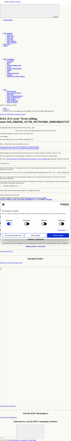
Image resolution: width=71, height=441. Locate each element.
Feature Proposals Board (14, 68)
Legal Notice (23, 440)
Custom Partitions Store (14, 65)
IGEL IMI (10, 39)
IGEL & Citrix (11, 99)
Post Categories (8, 33)
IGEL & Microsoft (12, 100)
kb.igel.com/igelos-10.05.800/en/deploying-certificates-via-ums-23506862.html (28, 159)
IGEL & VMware (12, 102)
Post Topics (6, 44)
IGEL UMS (10, 36)
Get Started (10, 61)
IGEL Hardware (12, 42)
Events (9, 67)
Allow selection (35, 235)
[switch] (26, 223)
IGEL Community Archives (18, 114)
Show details (61, 230)
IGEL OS (9, 35)
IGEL (5, 89)
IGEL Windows (11, 41)
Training (9, 75)
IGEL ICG (10, 38)
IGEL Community (8, 59)
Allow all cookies (58, 235)
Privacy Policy (32, 440)
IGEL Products (11, 91)
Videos (5, 46)
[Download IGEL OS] (6, 251)
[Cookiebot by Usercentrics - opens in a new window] (61, 204)
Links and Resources (13, 73)
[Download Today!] (11, 262)
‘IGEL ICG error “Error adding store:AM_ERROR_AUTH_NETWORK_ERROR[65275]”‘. (23, 198)
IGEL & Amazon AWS (13, 97)
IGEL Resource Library (14, 93)
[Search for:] (8, 437)
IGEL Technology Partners (15, 96)
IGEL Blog (10, 94)
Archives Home (7, 20)
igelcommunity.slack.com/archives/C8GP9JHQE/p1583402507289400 (19, 147)
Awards (9, 62)
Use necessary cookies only (13, 235)
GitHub (9, 70)
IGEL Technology (14, 440)
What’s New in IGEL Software (16, 76)
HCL (8, 71)
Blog (8, 64)
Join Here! (49, 199)
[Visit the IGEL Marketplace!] (8, 417)
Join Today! (41, 246)
